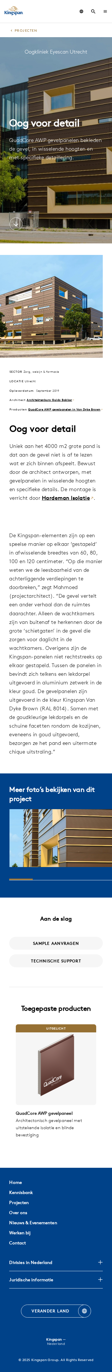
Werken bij (19, 1232)
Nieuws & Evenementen (33, 1222)
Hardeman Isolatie (66, 498)
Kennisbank (21, 1192)
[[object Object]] (56, 1064)
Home (15, 1182)
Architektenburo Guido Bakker (49, 400)
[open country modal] (81, 11)
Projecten (19, 1202)
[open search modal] (93, 11)
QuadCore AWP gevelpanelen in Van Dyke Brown (64, 409)
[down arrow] (15, 224)
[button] (105, 11)
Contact (17, 1243)
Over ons (18, 1212)
